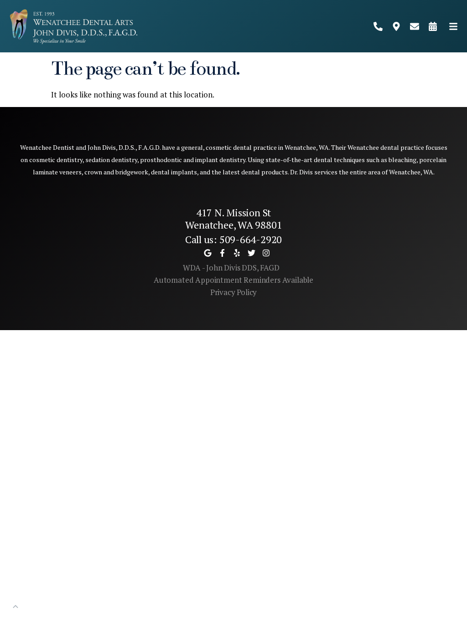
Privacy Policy (233, 292)
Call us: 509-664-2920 (233, 239)
